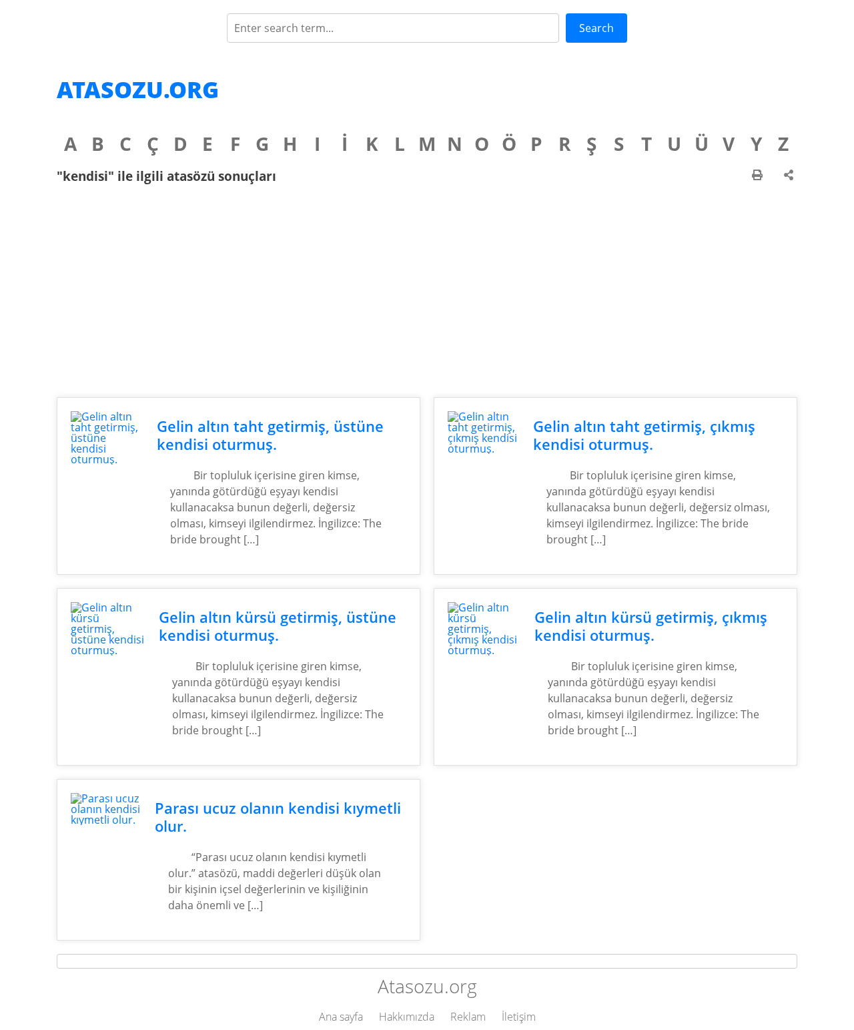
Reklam (468, 1016)
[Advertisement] (427, 290)
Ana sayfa (341, 1016)
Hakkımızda (406, 1016)
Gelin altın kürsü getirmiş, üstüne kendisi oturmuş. (277, 626)
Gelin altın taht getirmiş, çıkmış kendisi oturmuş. (644, 435)
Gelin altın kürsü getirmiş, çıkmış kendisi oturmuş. (650, 626)
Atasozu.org (138, 89)
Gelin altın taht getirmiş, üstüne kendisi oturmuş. (270, 435)
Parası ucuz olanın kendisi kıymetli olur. (278, 817)
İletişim (519, 1016)
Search (596, 28)
